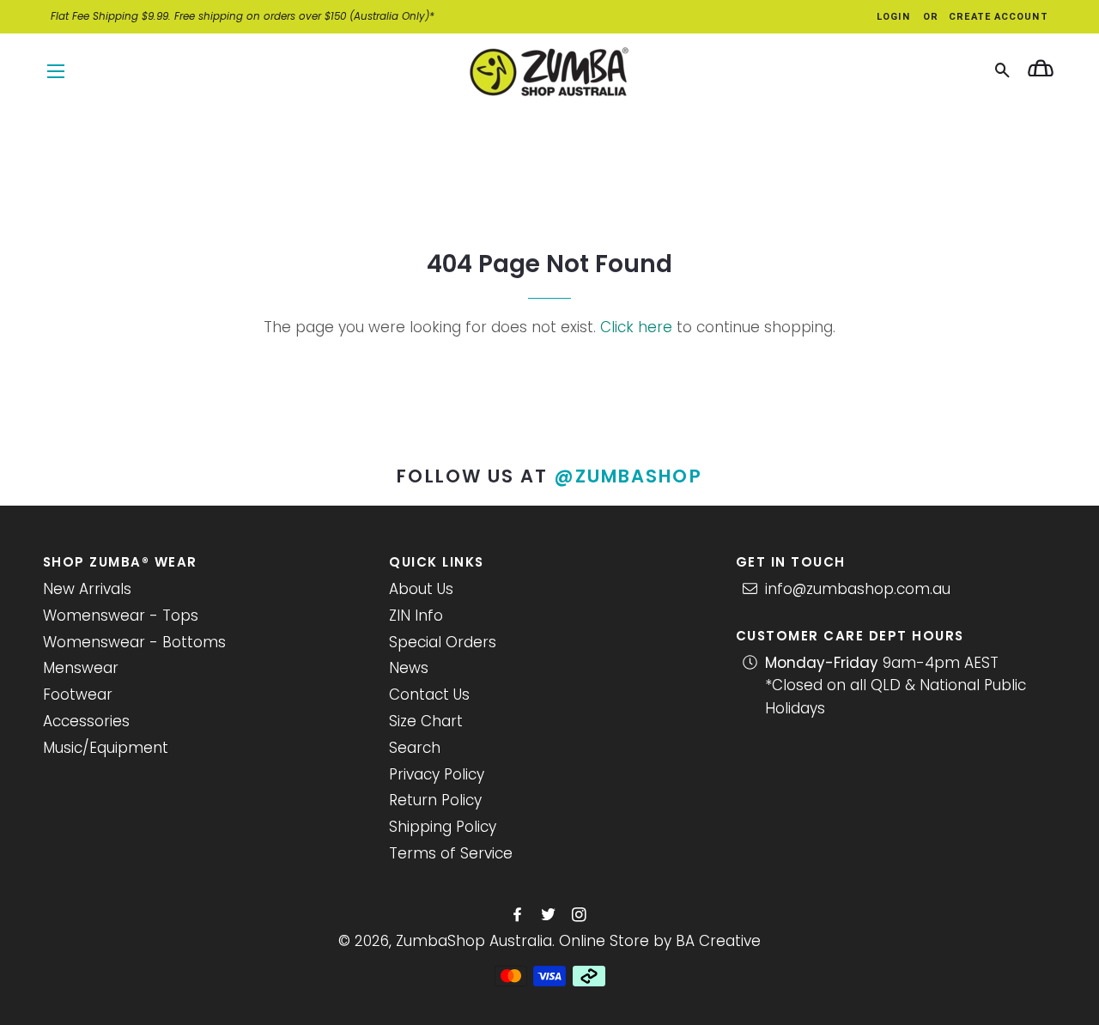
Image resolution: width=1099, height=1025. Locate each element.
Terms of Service (451, 853)
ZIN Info (416, 615)
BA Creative (718, 941)
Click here (636, 327)
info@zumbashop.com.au (857, 589)
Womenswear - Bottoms (134, 642)
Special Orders (442, 642)
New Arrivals (87, 589)
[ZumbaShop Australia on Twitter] (550, 915)
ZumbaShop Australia (474, 941)
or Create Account (985, 16)
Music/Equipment (105, 747)
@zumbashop (628, 476)
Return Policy (435, 800)
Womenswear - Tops (120, 615)
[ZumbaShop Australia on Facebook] (519, 915)
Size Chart (426, 721)
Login (893, 16)
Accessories (86, 721)
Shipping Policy (442, 826)
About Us (421, 589)
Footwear (77, 694)
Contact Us (429, 694)
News (408, 668)
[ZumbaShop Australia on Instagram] (581, 915)
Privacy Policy (436, 774)
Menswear (80, 668)
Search (414, 747)
